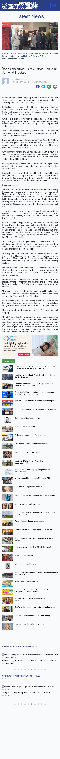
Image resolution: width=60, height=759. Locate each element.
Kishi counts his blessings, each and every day (34, 529)
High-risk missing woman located (28, 486)
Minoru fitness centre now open (27, 555)
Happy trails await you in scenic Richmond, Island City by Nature (35, 513)
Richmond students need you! (27, 452)
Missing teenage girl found (25, 564)
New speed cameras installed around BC (31, 443)
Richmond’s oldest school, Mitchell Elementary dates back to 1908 (36, 573)
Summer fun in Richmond (25, 426)
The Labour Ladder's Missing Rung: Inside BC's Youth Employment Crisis (34, 384)
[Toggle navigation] (54, 5)
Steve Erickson (21, 78)
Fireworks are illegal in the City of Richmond (33, 546)
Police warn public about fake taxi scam (31, 435)
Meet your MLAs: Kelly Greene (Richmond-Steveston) (32, 599)
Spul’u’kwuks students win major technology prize (35, 607)
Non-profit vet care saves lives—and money (32, 615)
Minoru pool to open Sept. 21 (26, 581)
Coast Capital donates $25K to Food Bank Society (35, 409)
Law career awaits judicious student (29, 624)
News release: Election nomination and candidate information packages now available (35, 367)
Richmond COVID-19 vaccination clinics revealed (35, 495)
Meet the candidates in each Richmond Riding (33, 478)
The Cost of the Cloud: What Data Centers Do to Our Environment (35, 376)
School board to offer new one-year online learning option (35, 539)
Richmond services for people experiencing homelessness (32, 470)
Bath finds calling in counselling (27, 418)
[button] (15, 669)
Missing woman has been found (27, 503)
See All (35, 646)
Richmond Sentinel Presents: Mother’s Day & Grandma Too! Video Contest (33, 590)
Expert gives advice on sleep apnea (29, 521)
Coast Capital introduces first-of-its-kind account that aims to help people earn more (36, 393)
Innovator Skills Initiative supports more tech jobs (35, 400)
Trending (8, 361)
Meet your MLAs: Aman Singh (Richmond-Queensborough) (32, 462)
